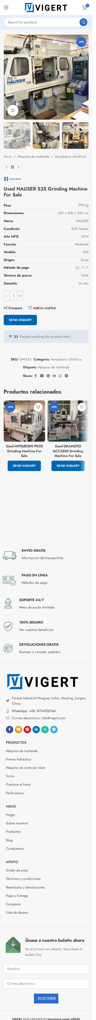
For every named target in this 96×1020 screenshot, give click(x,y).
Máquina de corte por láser (26, 767)
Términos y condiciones (23, 878)
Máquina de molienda (33, 156)
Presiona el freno (18, 784)
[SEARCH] (83, 22)
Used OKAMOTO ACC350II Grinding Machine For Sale (68, 451)
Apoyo (12, 861)
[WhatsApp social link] (60, 376)
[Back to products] (13, 167)
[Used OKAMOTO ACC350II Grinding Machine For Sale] (68, 421)
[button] (9, 77)
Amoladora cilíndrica (70, 156)
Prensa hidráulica (18, 759)
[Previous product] (7, 167)
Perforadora (15, 793)
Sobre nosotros (17, 823)
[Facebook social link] (36, 376)
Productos (16, 742)
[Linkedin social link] (54, 376)
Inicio (8, 156)
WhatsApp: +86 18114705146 (34, 710)
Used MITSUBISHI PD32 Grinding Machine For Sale (24, 451)
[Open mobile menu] (6, 7)
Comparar (13, 904)
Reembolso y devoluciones (25, 887)
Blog (9, 840)
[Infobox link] (46, 555)
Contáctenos (15, 848)
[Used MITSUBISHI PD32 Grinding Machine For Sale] (24, 421)
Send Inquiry (20, 320)
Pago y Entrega (17, 895)
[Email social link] (42, 376)
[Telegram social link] (66, 376)
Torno (10, 776)
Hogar (10, 814)
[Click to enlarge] (12, 110)
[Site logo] (46, 6)
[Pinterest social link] (48, 376)
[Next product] (18, 167)
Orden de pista (17, 870)
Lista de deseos (17, 912)
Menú (11, 806)
